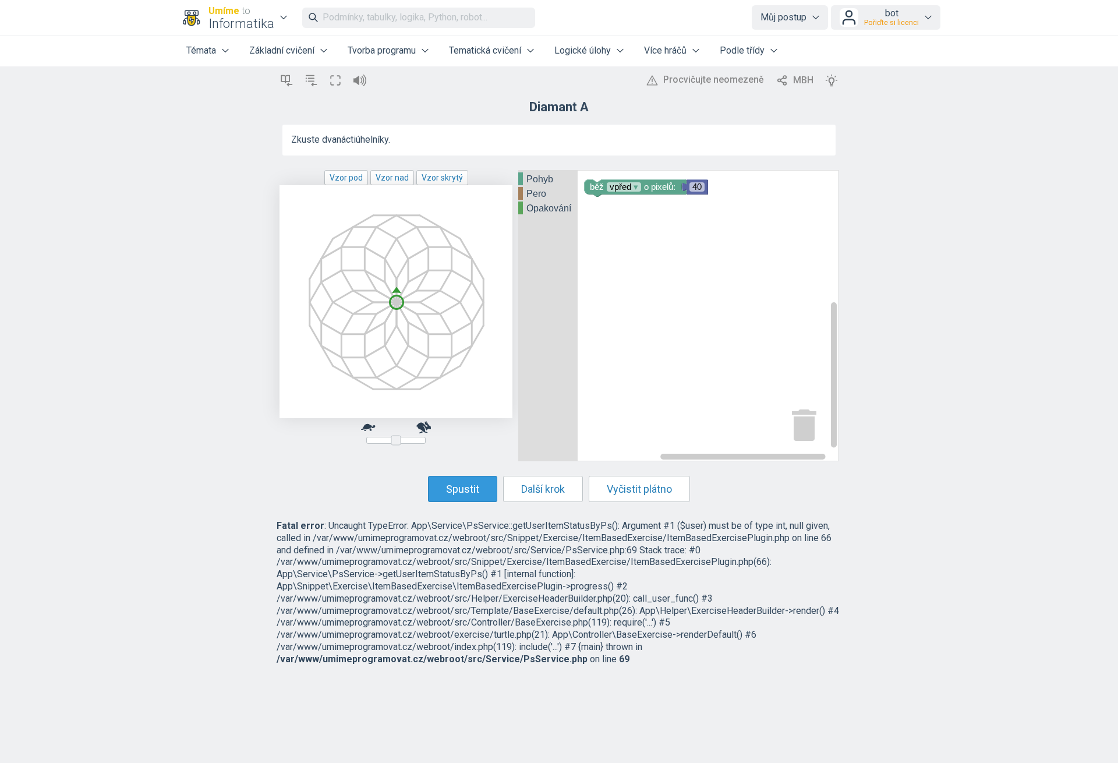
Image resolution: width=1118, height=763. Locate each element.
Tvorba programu (382, 50)
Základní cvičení (281, 50)
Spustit (462, 489)
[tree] (548, 194)
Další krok (543, 489)
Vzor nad (392, 177)
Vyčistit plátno (639, 489)
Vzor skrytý (442, 177)
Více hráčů (665, 50)
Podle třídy (742, 50)
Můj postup (783, 17)
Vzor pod (346, 177)
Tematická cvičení (485, 50)
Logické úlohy (582, 50)
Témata (201, 50)
